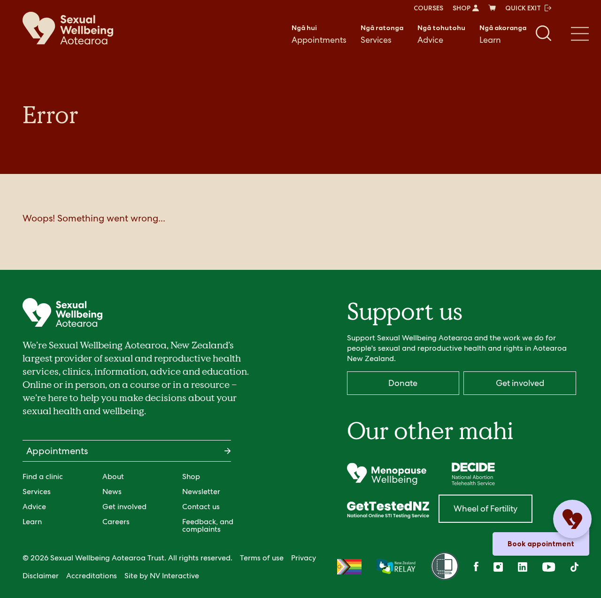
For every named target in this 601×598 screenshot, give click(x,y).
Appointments (319, 34)
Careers (116, 522)
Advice (441, 34)
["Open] (386, 474)
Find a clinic (43, 476)
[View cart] (492, 8)
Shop (191, 476)
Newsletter (201, 491)
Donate (402, 383)
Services (382, 34)
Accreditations (91, 576)
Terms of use (262, 558)
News (112, 491)
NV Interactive (174, 576)
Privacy (303, 558)
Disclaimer (41, 576)
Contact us (201, 506)
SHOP (461, 8)
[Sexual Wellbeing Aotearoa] (68, 28)
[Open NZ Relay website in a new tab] (396, 567)
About (113, 476)
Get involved (124, 506)
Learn (502, 34)
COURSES (428, 8)
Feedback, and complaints (207, 525)
